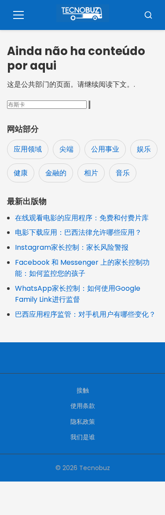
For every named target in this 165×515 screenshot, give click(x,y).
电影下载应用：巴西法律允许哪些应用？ (78, 232)
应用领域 (28, 149)
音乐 (123, 173)
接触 (83, 390)
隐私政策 (82, 421)
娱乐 (144, 149)
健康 (21, 173)
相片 (91, 173)
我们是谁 (82, 437)
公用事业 (105, 149)
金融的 (55, 173)
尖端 (66, 149)
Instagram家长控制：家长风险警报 (71, 247)
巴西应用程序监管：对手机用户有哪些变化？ (85, 314)
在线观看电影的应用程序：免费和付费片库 (82, 218)
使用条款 (82, 405)
